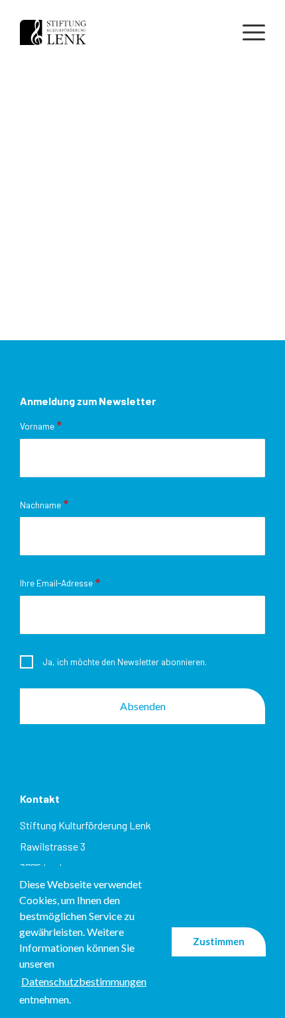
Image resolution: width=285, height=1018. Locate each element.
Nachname (40, 504)
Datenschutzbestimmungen (83, 981)
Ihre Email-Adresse (56, 582)
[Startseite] (53, 30)
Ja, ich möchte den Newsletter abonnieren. (125, 661)
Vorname (37, 426)
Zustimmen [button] (219, 941)
